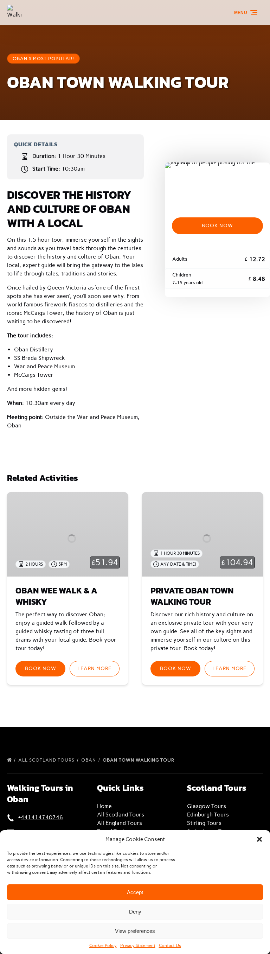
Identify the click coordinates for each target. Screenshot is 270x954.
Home (104, 806)
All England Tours (119, 823)
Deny (135, 912)
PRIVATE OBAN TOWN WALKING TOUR (191, 596)
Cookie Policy (103, 945)
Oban (89, 760)
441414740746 (42, 817)
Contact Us (170, 945)
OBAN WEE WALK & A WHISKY (56, 596)
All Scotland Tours (47, 760)
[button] (259, 839)
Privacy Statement (137, 945)
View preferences (135, 931)
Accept (135, 892)
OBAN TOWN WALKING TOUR (139, 760)
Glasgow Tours (206, 806)
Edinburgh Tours (208, 814)
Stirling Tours (204, 823)
